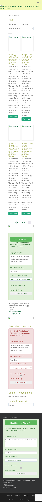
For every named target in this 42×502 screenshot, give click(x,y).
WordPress (32, 500)
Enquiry (26, 495)
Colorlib (20, 500)
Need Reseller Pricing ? (20, 422)
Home (10, 15)
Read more (13, 117)
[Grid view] (9, 33)
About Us (9, 495)
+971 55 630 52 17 (14, 312)
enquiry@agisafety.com (16, 314)
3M (14, 15)
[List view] (11, 33)
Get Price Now (20, 239)
